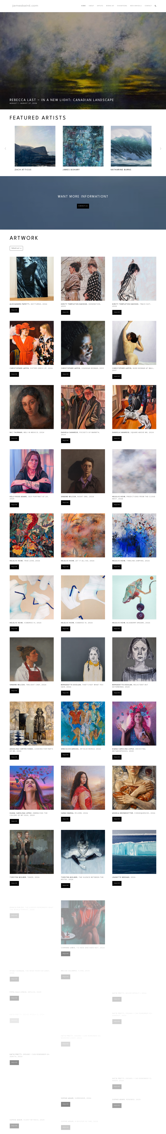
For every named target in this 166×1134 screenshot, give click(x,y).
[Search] (155, 6)
